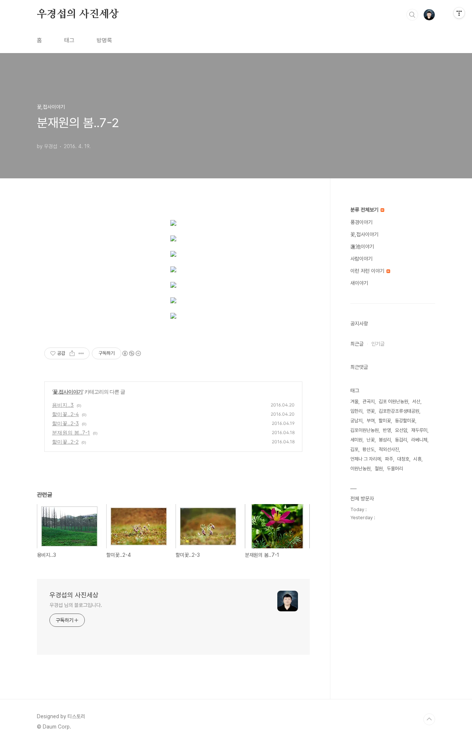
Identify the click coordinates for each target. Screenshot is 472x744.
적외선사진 (389, 449)
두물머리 (395, 468)
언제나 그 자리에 (365, 459)
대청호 (403, 459)
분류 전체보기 (365, 210)
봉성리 (385, 440)
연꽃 (371, 411)
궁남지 (356, 420)
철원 (379, 468)
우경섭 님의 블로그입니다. (75, 605)
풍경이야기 (361, 222)
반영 (387, 430)
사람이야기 (361, 259)
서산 (416, 401)
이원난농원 (360, 468)
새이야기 (359, 283)
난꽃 (371, 440)
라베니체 (419, 440)
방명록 (104, 40)
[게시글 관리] (81, 353)
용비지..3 (63, 405)
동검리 (401, 440)
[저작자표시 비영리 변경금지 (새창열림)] (131, 353)
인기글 (378, 344)
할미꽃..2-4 (65, 414)
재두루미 (419, 430)
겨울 (354, 401)
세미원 (356, 440)
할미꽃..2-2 (65, 442)
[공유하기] (72, 353)
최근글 (357, 344)
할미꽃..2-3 (65, 423)
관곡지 (368, 401)
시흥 (417, 459)
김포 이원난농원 (393, 401)
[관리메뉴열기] (459, 12)
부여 (371, 420)
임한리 (356, 411)
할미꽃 (385, 420)
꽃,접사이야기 (68, 391)
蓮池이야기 (362, 246)
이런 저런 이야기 (368, 271)
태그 (69, 40)
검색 (412, 14)
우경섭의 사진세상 (78, 14)
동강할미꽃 (405, 420)
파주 (389, 459)
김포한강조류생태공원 (399, 411)
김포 (354, 449)
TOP (429, 719)
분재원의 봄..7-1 (71, 432)
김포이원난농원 (364, 430)
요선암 (401, 430)
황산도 (368, 449)
